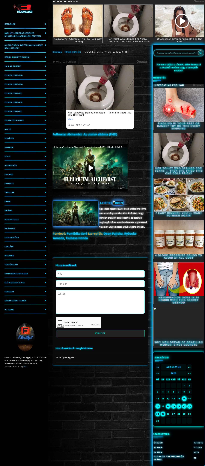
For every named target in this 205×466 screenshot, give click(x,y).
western (9, 255)
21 (179, 406)
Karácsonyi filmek (15, 300)
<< (157, 367)
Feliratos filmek (14, 120)
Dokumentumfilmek (16, 273)
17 (157, 406)
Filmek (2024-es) (13, 93)
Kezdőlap (10, 24)
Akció (8, 129)
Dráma (8, 210)
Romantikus (12, 219)
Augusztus (173, 367)
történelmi (11, 264)
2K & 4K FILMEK (13, 66)
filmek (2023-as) (14, 102)
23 (189, 406)
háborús (10, 228)
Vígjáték (9, 138)
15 (184, 398)
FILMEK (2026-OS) (14, 75)
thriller (9, 192)
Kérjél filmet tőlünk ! (17, 57)
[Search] (200, 52)
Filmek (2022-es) (13, 111)
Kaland (9, 174)
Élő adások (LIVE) (15, 282)
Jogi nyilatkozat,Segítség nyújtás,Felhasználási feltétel (23, 34)
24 (157, 414)
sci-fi (8, 156)
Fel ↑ (25, 366)
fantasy (9, 183)
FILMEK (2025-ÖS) (14, 84)
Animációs (11, 165)
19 (168, 406)
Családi (9, 246)
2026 (173, 373)
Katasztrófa (12, 237)
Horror (9, 147)
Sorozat (9, 291)
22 (184, 406)
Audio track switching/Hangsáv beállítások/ (24, 46)
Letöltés (106, 203)
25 (163, 414)
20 (173, 406)
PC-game (9, 309)
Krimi (8, 201)
